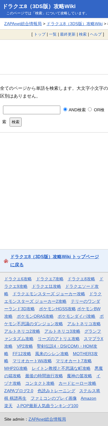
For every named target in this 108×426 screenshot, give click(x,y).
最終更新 (68, 34)
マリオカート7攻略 (74, 360)
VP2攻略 (25, 346)
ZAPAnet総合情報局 (23, 23)
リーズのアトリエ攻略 (59, 338)
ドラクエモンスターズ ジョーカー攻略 (49, 293)
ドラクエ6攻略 (18, 278)
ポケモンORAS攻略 (35, 316)
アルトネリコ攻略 (84, 323)
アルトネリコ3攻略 (62, 331)
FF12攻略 (22, 353)
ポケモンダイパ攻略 (76, 316)
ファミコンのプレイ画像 (54, 398)
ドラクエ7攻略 (50, 278)
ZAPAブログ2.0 (18, 390)
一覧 (53, 34)
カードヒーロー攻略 (77, 383)
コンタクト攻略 (40, 383)
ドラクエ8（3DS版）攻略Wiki (39, 6)
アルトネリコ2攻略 (22, 331)
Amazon (88, 398)
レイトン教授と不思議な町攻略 (61, 368)
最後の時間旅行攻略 (44, 375)
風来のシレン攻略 (52, 353)
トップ (40, 34)
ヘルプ (96, 34)
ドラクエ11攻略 (46, 286)
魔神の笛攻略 (79, 375)
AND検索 (77, 109)
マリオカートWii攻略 (32, 360)
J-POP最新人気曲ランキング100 (47, 405)
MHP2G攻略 (16, 368)
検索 (83, 34)
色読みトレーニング (56, 390)
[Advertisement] (54, 57)
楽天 (8, 405)
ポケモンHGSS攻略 (57, 308)
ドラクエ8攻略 (81, 278)
